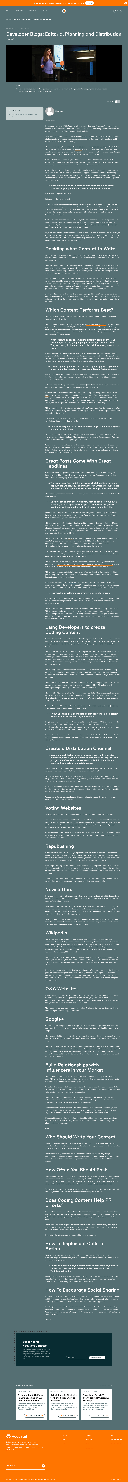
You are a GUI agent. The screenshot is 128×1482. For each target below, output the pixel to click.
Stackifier (63, 706)
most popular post (60, 611)
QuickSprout (92, 294)
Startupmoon (91, 1120)
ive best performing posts (97, 523)
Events (88, 1435)
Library (9, 19)
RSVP (88, 3)
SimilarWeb (74, 787)
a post (53, 408)
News (63, 1444)
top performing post (96, 393)
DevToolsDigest (116, 1444)
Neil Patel (72, 582)
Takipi (86, 136)
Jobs (87, 1444)
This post (84, 652)
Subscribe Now (96, 1357)
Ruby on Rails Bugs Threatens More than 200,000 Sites (92, 564)
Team (63, 1439)
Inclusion (89, 1448)
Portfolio (65, 1435)
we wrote (108, 332)
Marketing (10, 39)
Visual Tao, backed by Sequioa (84, 147)
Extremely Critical (64, 564)
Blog (112, 1435)
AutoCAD (78, 149)
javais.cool (62, 1087)
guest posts (65, 865)
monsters (94, 233)
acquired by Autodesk (111, 147)
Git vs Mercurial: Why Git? (96, 324)
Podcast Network (116, 1439)
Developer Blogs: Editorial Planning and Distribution (32, 19)
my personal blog (76, 611)
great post (69, 530)
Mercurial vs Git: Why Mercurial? (69, 327)
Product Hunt (50, 735)
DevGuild (89, 1439)
